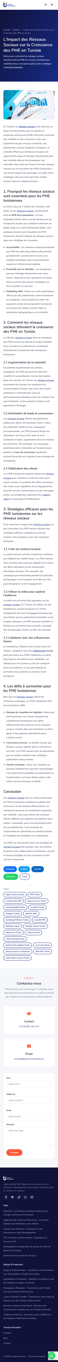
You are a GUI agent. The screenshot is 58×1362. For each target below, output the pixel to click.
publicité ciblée (31, 913)
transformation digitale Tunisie (18, 945)
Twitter (24, 869)
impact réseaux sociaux (15, 894)
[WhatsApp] (51, 1355)
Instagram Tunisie (13, 913)
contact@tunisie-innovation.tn (29, 1058)
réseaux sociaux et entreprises (18, 951)
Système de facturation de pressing (19, 1255)
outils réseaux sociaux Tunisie (17, 958)
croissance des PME (13, 901)
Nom (8, 1078)
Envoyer (14, 1152)
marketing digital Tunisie (15, 907)
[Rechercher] (45, 5)
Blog (5, 1338)
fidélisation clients (13, 926)
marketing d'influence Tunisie (17, 920)
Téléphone (10, 1094)
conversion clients (42, 945)
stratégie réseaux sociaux (35, 926)
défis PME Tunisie (43, 951)
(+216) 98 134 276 (29, 1026)
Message (10, 1124)
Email (24, 876)
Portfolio (7, 1333)
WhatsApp (10, 876)
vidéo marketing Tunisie (15, 939)
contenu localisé (33, 932)
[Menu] (52, 5)
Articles (16, 29)
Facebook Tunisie (37, 907)
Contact (7, 1343)
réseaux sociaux (27, 126)
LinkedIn (37, 869)
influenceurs (39, 650)
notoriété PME (40, 920)
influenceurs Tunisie (13, 932)
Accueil (6, 29)
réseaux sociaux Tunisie (36, 901)
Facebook (10, 869)
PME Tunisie (35, 894)
